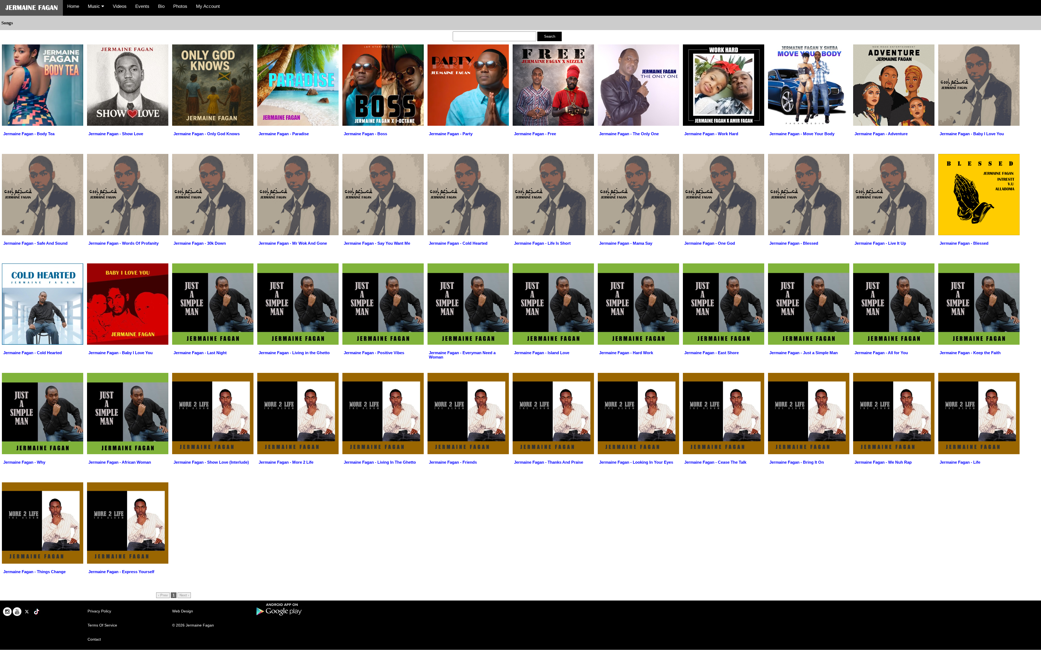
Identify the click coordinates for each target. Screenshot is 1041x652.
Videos (120, 6)
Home (73, 6)
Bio (161, 6)
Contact (94, 639)
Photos (180, 6)
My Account (208, 6)
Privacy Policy (99, 611)
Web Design (182, 611)
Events (142, 6)
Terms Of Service (102, 625)
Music (94, 6)
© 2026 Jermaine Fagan (193, 625)
